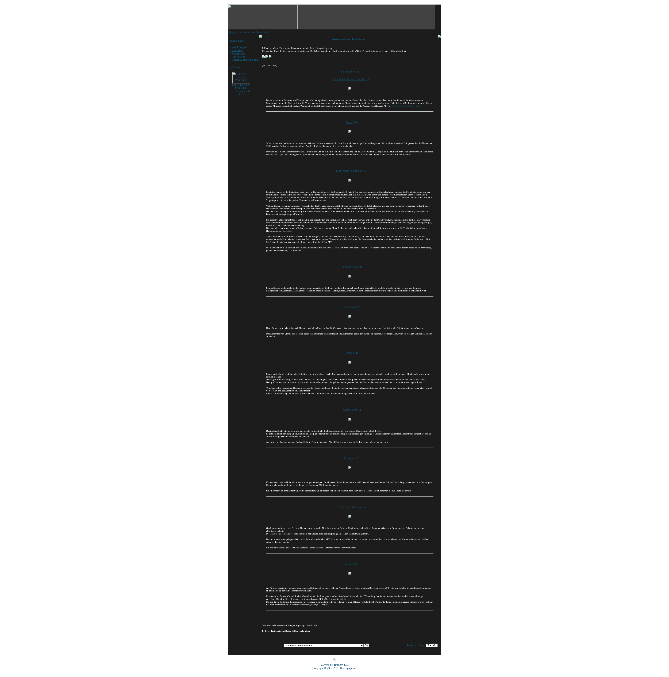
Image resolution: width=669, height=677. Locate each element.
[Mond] (349, 131)
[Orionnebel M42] (349, 516)
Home (232, 32)
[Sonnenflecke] (349, 276)
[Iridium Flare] (266, 57)
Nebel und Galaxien (350, 507)
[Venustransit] (263, 57)
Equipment (238, 53)
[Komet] (349, 467)
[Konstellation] (349, 316)
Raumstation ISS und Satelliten (349, 79)
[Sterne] (349, 362)
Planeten (349, 307)
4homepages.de (348, 668)
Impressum (238, 56)
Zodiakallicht (350, 409)
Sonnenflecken (349, 266)
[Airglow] (349, 573)
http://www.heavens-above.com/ (405, 106)
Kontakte (237, 50)
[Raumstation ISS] (349, 88)
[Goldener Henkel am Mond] (270, 57)
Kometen (349, 458)
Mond (349, 122)
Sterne (348, 352)
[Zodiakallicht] (349, 419)
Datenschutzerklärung (245, 59)
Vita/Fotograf (239, 47)
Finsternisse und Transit (349, 170)
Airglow (349, 564)
